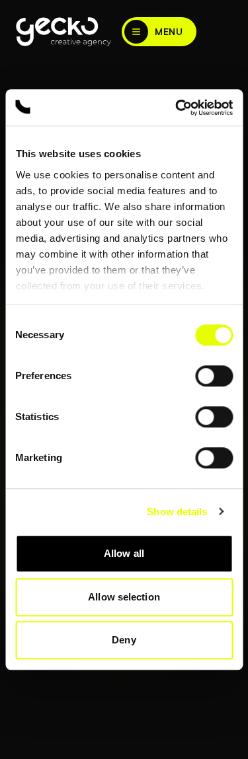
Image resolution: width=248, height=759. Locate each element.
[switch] (214, 375)
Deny (124, 639)
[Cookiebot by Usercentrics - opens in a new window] (176, 107)
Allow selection (124, 596)
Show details (177, 511)
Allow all (124, 553)
